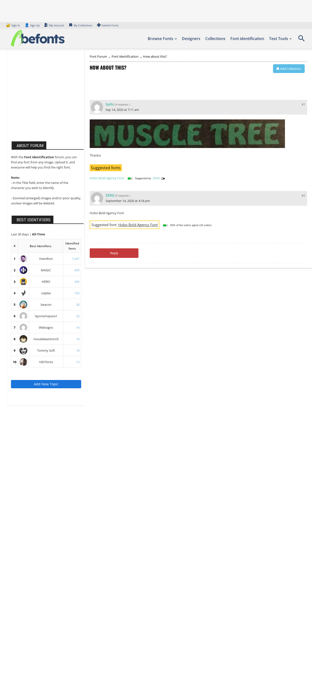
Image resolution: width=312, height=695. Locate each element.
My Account (56, 25)
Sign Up (32, 25)
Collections (215, 38)
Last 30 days (20, 234)
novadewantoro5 (45, 339)
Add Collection (290, 68)
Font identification (247, 38)
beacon (46, 304)
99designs (46, 327)
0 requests (122, 195)
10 (14, 362)
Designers (191, 38)
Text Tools (278, 38)
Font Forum (98, 56)
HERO (46, 281)
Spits (110, 104)
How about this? (155, 56)
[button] (301, 40)
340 (76, 281)
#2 (303, 195)
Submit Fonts (110, 25)
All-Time (38, 234)
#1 (303, 104)
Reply (114, 253)
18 (77, 327)
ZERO (156, 178)
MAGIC (46, 270)
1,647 (75, 258)
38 (77, 304)
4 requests (122, 104)
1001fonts (46, 362)
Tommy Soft (46, 350)
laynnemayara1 (46, 316)
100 (76, 293)
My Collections (83, 25)
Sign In (13, 25)
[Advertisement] (47, 99)
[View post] (163, 178)
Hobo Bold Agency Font (107, 178)
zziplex (46, 293)
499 (76, 270)
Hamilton (46, 258)
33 (77, 316)
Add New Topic (46, 384)
